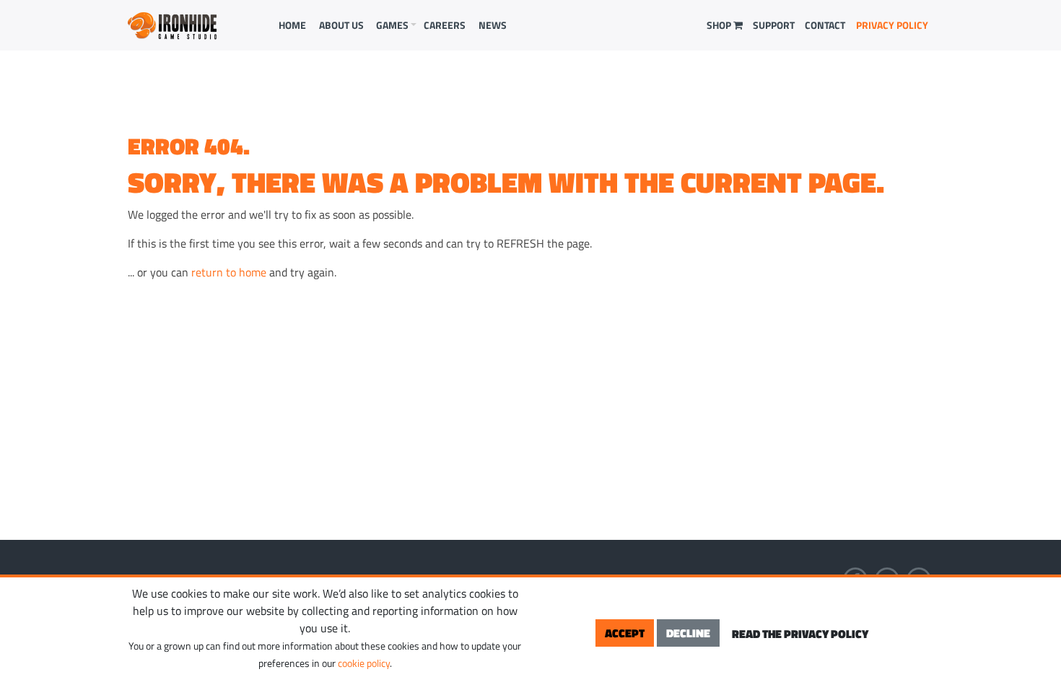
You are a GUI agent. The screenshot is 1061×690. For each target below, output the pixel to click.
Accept (625, 633)
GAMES (392, 24)
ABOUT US (341, 24)
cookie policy (364, 663)
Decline (688, 633)
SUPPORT (774, 24)
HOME (292, 24)
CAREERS (445, 24)
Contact (825, 24)
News (493, 24)
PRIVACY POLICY (892, 24)
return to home (228, 272)
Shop (720, 24)
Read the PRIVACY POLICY (800, 633)
